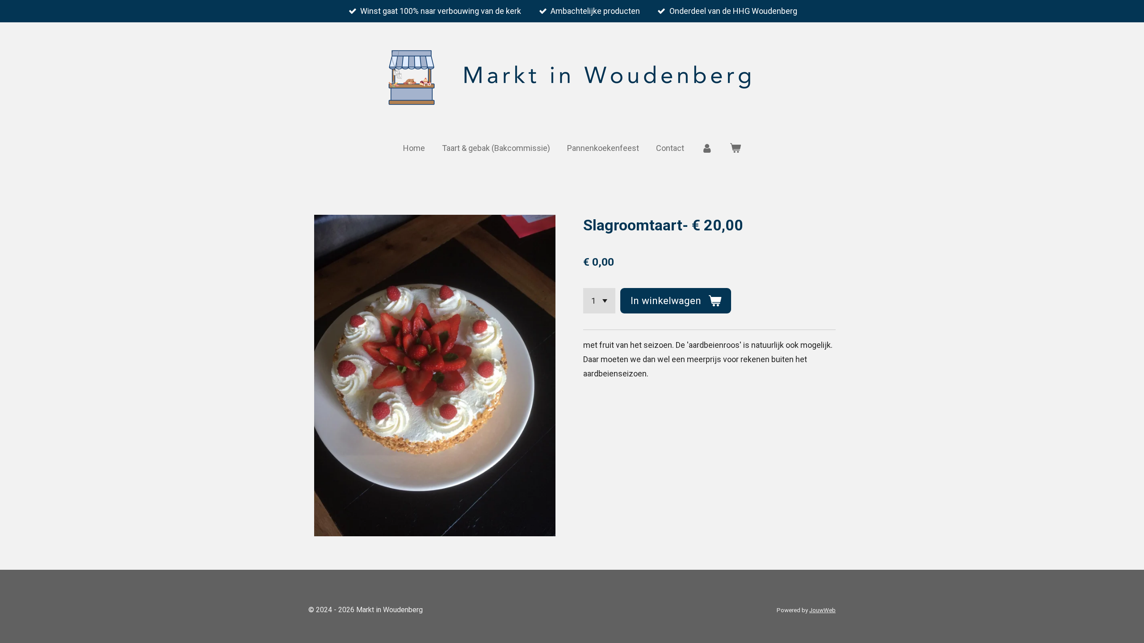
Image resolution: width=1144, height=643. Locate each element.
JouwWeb (822, 610)
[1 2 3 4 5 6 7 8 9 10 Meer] (599, 300)
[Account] (707, 148)
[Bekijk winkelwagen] (735, 148)
